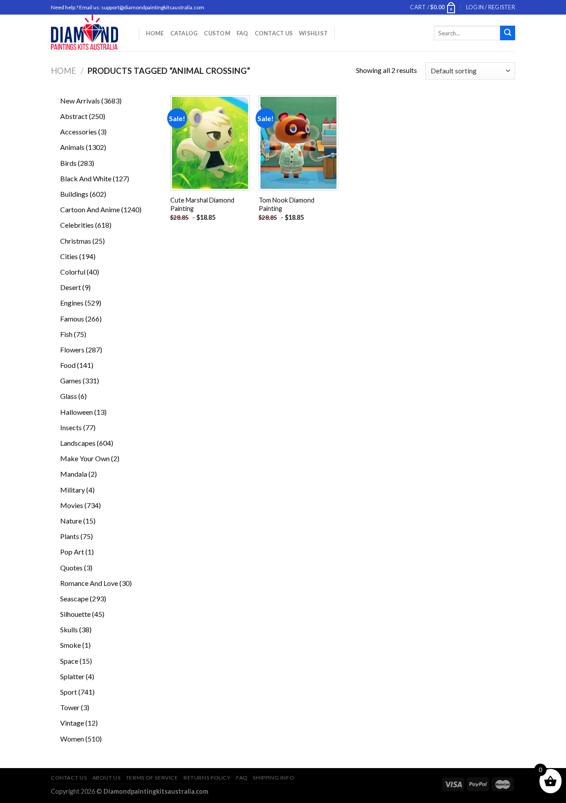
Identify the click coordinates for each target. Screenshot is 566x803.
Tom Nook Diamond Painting (286, 204)
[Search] (507, 33)
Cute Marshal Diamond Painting (202, 204)
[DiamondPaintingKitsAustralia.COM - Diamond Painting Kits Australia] (88, 33)
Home (155, 33)
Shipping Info (273, 777)
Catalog (184, 33)
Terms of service (152, 777)
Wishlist (313, 33)
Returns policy (207, 777)
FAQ (243, 33)
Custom (217, 33)
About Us (106, 777)
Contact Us (274, 33)
